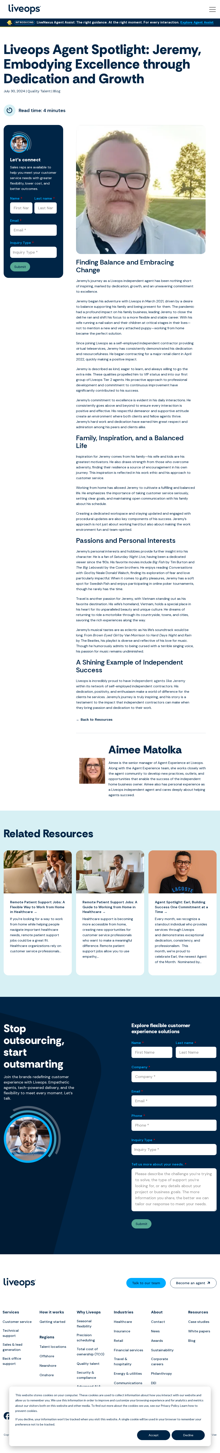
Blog (56, 91)
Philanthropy (161, 1373)
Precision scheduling (86, 1337)
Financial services (128, 1350)
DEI (153, 1383)
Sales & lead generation (12, 1347)
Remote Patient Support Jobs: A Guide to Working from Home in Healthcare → (109, 907)
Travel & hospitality (122, 1361)
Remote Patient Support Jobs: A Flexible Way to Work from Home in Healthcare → (37, 907)
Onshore (47, 1375)
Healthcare (123, 1321)
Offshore (47, 1356)
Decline (188, 1435)
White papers (199, 1331)
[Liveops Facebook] (7, 1416)
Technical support (11, 1333)
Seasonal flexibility (84, 1323)
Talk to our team (146, 1283)
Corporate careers (159, 1361)
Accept (154, 1435)
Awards (157, 1340)
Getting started (52, 1321)
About (157, 1312)
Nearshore (48, 1365)
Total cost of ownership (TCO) (90, 1351)
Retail (118, 1340)
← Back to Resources (94, 719)
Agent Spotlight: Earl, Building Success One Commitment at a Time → (181, 907)
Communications (128, 1383)
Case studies (198, 1321)
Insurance (122, 1331)
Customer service (17, 1321)
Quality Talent (39, 91)
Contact (158, 1321)
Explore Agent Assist (197, 22)
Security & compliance (86, 1375)
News (155, 1331)
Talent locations (53, 1346)
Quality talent (88, 1363)
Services (11, 1312)
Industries (123, 1312)
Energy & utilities (128, 1373)
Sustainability (162, 1350)
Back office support (12, 1361)
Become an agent (190, 1283)
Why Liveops (89, 1312)
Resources (198, 1312)
